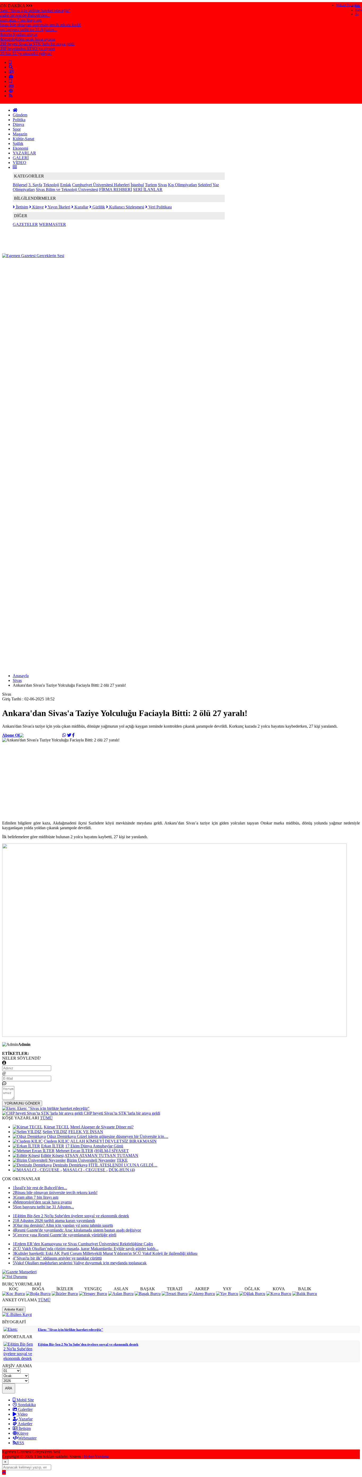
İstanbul (137, 185)
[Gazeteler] (11, 86)
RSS (20, 1442)
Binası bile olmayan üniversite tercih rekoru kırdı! (55, 1192)
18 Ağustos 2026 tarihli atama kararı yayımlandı (54, 1220)
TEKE (122, 1160)
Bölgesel (20, 185)
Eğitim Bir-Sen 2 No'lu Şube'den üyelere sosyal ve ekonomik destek (71, 1216)
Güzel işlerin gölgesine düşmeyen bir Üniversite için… (122, 1136)
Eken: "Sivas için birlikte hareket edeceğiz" (70, 1330)
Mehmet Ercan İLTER (74, 1150)
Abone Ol (10, 735)
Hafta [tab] (358, 10)
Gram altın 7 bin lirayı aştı (35, 1197)
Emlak (65, 185)
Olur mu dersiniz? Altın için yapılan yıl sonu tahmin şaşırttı (63, 1225)
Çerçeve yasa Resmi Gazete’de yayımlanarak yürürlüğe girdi (64, 1235)
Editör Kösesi (52, 1155)
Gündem (20, 115)
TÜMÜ (46, 1118)
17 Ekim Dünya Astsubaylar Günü (94, 1146)
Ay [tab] (357, 14)
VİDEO (19, 162)
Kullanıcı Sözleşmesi (126, 207)
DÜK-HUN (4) (122, 1170)
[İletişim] (11, 72)
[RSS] (10, 95)
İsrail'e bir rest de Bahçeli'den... (40, 1188)
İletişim (21, 207)
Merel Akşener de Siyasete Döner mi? (102, 1127)
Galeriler (25, 1409)
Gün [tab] (358, 6)
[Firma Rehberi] (11, 76)
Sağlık (18, 143)
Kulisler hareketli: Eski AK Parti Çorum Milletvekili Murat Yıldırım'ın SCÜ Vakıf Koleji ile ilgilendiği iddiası (105, 1253)
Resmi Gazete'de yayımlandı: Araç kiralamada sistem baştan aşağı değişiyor (77, 1230)
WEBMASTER (52, 224)
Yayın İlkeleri (58, 207)
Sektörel (205, 185)
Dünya (18, 124)
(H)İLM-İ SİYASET (111, 1150)
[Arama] (11, 67)
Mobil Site (24, 1400)
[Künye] (11, 91)
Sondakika (26, 1404)
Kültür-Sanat (23, 138)
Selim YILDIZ (55, 1131)
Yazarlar (25, 1419)
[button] (15, 167)
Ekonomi (20, 148)
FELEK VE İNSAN (85, 1131)
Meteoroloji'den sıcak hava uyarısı (42, 1202)
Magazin (20, 134)
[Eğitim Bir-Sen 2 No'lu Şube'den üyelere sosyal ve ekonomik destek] (19, 1358)
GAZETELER (25, 224)
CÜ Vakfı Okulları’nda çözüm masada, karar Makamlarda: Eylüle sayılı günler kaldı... (85, 1248)
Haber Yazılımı (96, 1456)
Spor (17, 129)
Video (22, 1414)
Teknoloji (51, 185)
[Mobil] (10, 62)
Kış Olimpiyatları (182, 185)
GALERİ (21, 158)
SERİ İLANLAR (147, 189)
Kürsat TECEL (56, 1127)
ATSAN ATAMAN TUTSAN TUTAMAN (101, 1155)
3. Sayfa (35, 185)
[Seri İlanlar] (10, 81)
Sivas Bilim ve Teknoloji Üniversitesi (67, 189)
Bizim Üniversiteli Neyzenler (91, 1160)
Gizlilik (98, 207)
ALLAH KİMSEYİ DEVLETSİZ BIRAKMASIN (113, 1141)
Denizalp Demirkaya (70, 1165)
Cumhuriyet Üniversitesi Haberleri (101, 185)
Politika (19, 119)
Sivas (162, 185)
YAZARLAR (24, 153)
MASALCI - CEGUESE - (85, 1170)
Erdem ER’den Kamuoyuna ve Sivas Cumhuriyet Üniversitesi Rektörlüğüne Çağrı (83, 1244)
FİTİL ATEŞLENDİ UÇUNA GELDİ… (123, 1165)
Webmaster (27, 1438)
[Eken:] (10, 1329)
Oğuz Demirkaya (62, 1136)
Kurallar (80, 207)
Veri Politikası (159, 207)
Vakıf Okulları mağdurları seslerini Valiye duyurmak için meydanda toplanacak (80, 1263)
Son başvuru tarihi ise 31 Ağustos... (43, 1207)
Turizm (151, 185)
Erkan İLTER (52, 1146)
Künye (37, 207)
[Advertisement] (98, 270)
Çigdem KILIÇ (56, 1141)
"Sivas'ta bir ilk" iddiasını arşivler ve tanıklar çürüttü (57, 1258)
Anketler (24, 1423)
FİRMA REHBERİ (115, 189)
